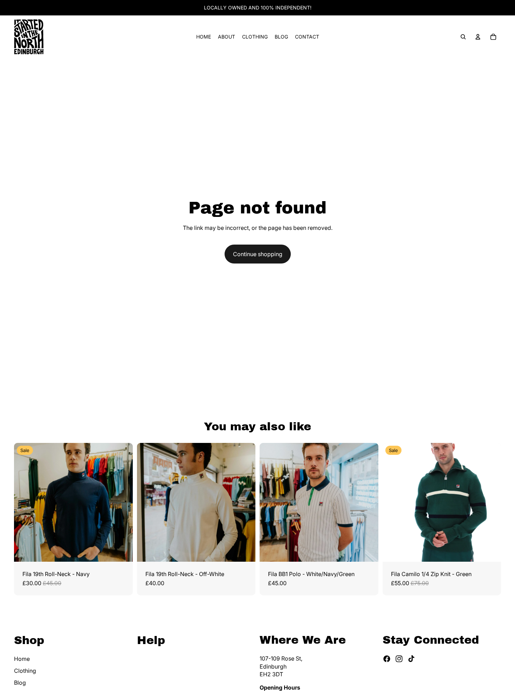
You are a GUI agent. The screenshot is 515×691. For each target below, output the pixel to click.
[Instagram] (399, 659)
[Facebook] (387, 659)
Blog (20, 682)
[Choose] (122, 551)
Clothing (25, 670)
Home (22, 658)
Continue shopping (257, 254)
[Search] (463, 37)
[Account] (478, 37)
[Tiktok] (411, 659)
